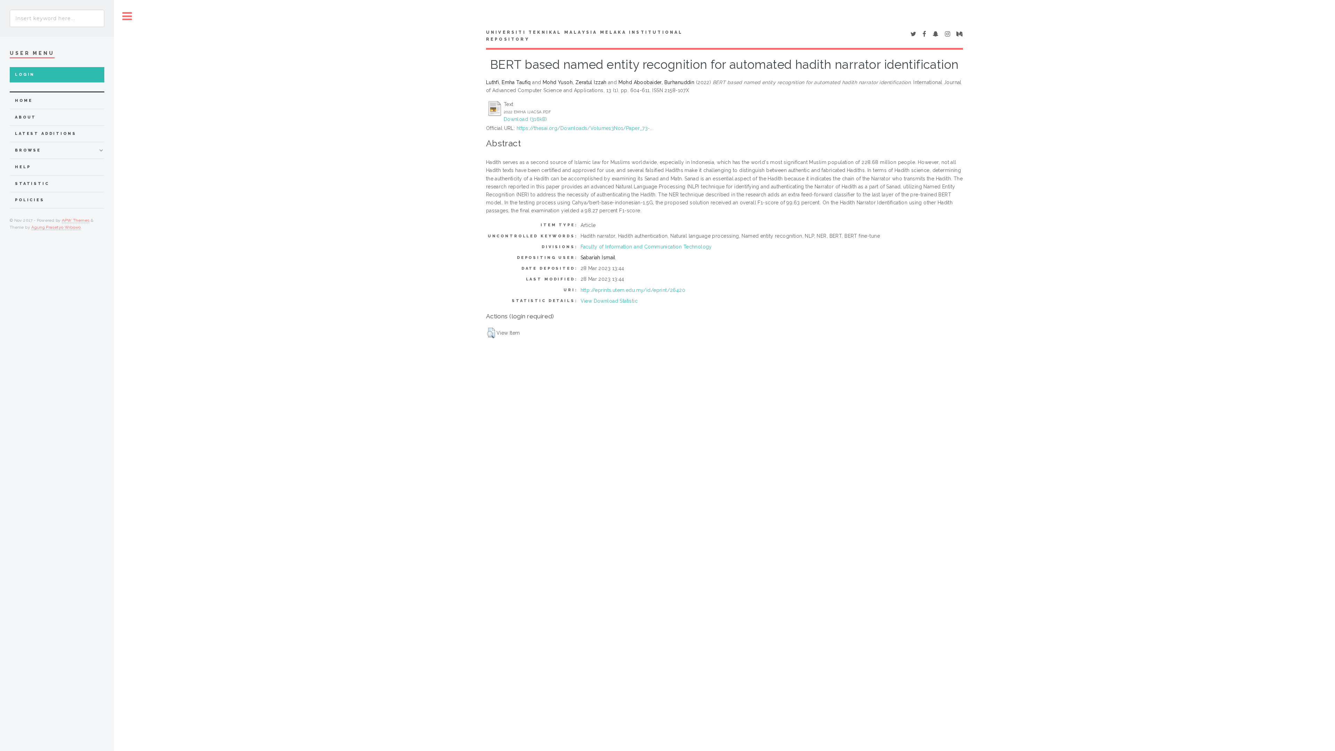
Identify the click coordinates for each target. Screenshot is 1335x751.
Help (23, 167)
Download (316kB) (525, 119)
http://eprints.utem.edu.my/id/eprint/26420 (633, 290)
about (25, 117)
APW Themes (76, 220)
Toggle (127, 16)
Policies (29, 200)
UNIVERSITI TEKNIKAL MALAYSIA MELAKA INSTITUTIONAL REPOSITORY (584, 36)
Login (25, 74)
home (23, 100)
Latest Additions (45, 133)
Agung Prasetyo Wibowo (56, 227)
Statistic (32, 183)
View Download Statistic (609, 301)
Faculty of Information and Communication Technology (646, 247)
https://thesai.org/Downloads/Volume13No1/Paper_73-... (585, 128)
